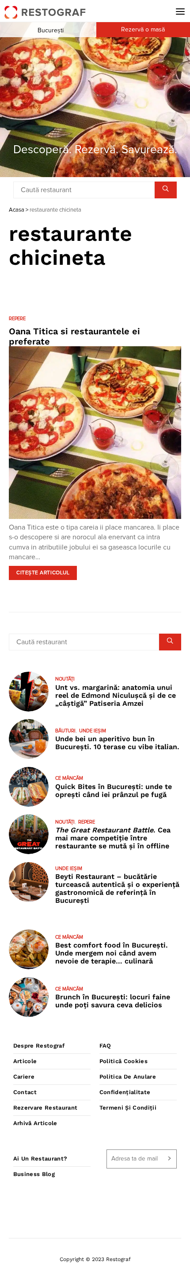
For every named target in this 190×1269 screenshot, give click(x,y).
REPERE (17, 318)
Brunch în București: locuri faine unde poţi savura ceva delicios (112, 1001)
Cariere (23, 1076)
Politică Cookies (123, 1061)
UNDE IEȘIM (92, 730)
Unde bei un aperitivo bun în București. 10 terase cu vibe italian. (117, 743)
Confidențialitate (125, 1092)
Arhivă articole (35, 1123)
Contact (25, 1092)
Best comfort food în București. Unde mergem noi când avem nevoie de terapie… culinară (111, 953)
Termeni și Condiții (127, 1107)
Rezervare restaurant (45, 1107)
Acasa (16, 210)
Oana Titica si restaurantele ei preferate (74, 336)
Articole (25, 1061)
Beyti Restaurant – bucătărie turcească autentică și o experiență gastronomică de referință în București (117, 888)
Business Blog (34, 1174)
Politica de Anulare (127, 1076)
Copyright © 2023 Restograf (95, 1259)
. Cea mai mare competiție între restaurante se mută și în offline (113, 838)
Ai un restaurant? (40, 1158)
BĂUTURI (65, 730)
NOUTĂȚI (65, 679)
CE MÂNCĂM (69, 778)
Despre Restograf (39, 1045)
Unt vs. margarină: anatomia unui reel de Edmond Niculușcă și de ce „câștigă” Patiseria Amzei (115, 695)
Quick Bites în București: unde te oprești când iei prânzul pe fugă (113, 790)
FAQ (105, 1045)
